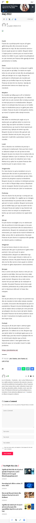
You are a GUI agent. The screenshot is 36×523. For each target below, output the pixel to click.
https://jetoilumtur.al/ (10, 350)
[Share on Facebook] (6, 19)
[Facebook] (28, 376)
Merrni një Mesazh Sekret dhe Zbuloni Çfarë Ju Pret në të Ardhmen (11, 495)
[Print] (15, 19)
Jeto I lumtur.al (22, 358)
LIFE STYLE (5, 361)
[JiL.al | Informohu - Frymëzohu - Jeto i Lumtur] (7, 2)
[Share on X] (9, 19)
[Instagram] (33, 376)
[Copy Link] (12, 19)
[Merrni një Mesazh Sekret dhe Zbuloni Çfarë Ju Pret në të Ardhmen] (29, 495)
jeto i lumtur (13, 358)
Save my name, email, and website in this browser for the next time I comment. (18, 448)
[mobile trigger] (3, 2)
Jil (7, 24)
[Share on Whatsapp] (23, 368)
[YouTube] (31, 376)
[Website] (26, 376)
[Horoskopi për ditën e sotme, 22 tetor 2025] (29, 485)
